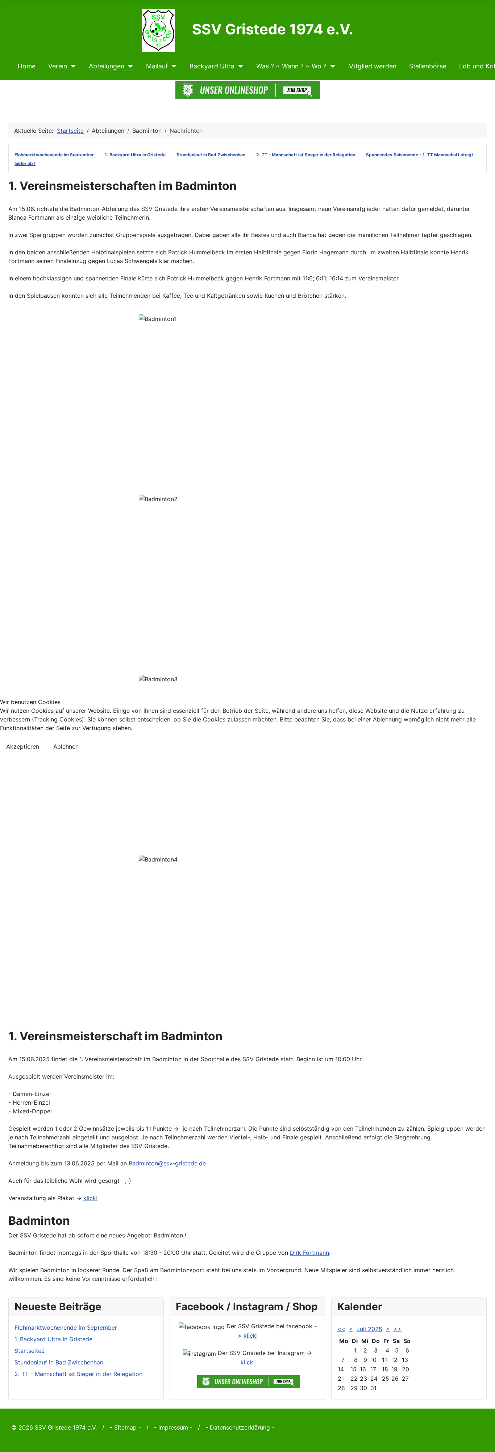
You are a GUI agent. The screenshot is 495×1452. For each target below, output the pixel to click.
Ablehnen (66, 746)
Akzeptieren (22, 746)
